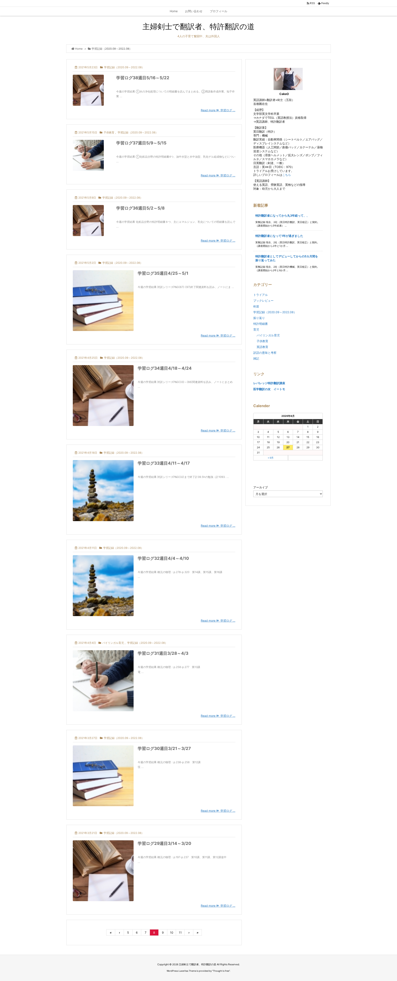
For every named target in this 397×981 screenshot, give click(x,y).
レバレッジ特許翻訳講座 (269, 383)
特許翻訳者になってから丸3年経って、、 (282, 215)
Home (79, 48)
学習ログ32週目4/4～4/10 (163, 558)
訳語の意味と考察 (264, 352)
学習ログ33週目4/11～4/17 (164, 463)
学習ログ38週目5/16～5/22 (142, 77)
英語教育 (262, 347)
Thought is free (221, 970)
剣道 (256, 306)
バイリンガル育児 (113, 642)
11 (180, 932)
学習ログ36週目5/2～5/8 (140, 208)
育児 (256, 329)
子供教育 (109, 132)
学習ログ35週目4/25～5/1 (163, 273)
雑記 (256, 358)
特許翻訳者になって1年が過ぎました (279, 235)
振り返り (259, 318)
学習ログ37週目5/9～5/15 (141, 142)
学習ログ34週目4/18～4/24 (165, 368)
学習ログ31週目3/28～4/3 (163, 653)
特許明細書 (260, 323)
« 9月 (271, 457)
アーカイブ (260, 487)
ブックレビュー (263, 300)
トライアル (260, 294)
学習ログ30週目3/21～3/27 (164, 748)
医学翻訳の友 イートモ (269, 389)
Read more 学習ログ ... (218, 110)
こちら (286, 174)
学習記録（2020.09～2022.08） (124, 67)
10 (171, 932)
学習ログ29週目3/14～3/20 (164, 843)
